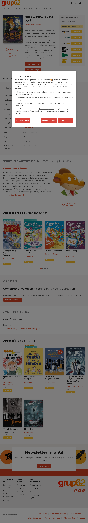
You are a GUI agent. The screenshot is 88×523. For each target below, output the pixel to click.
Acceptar (65, 120)
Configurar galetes (22, 120)
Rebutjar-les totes (49, 120)
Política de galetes (46, 109)
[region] (44, 99)
